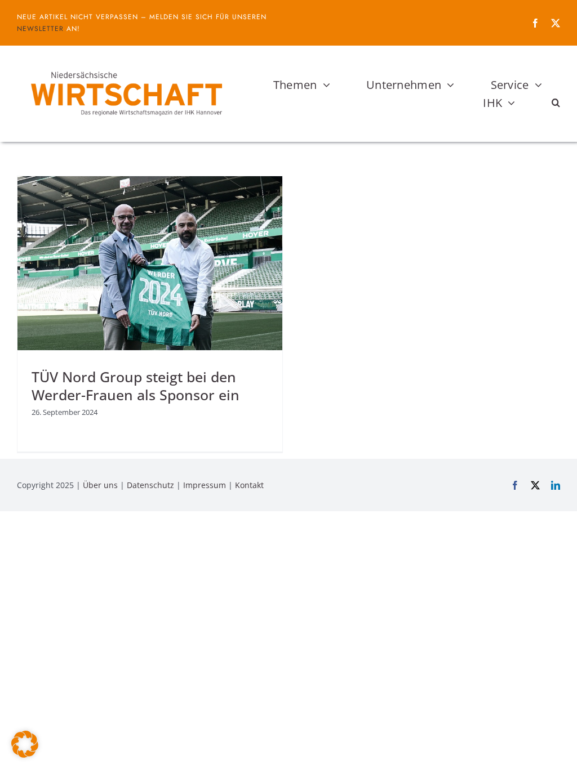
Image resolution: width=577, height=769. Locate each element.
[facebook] (535, 23)
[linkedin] (555, 485)
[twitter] (555, 23)
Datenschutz (150, 485)
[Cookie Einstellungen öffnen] (24, 754)
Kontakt (249, 485)
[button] (556, 103)
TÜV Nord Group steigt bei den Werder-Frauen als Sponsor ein (135, 386)
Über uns (100, 485)
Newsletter (40, 29)
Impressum (204, 485)
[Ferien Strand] (125, 67)
